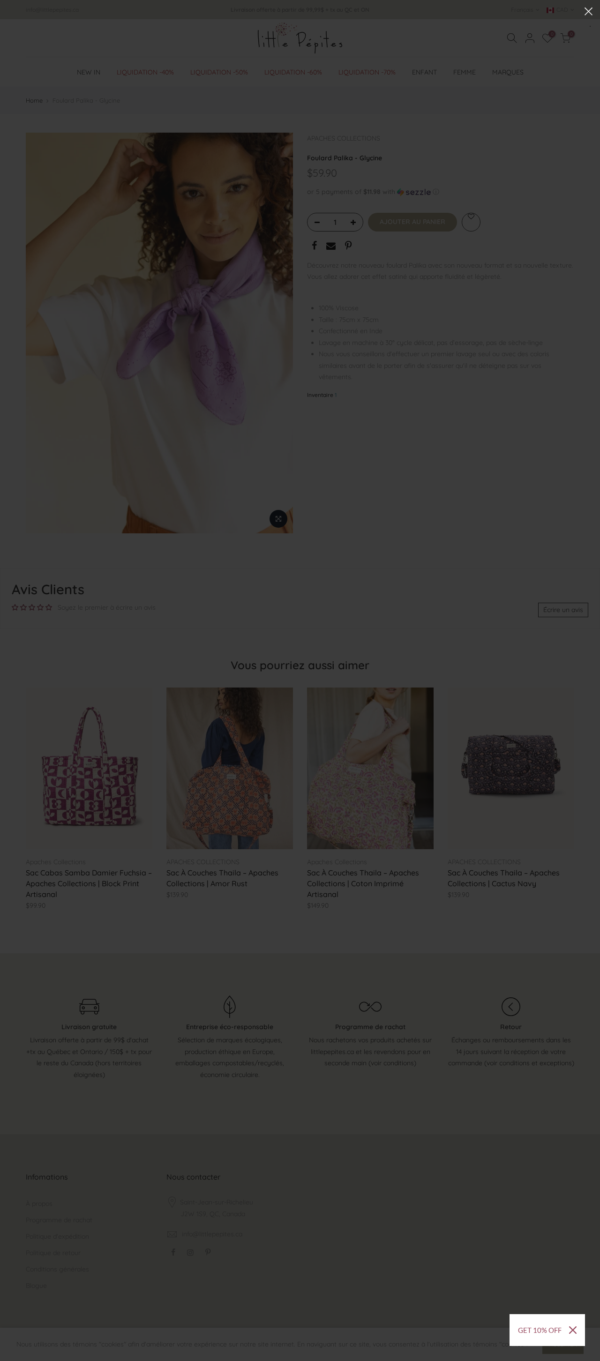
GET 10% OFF (540, 1330)
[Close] (573, 1330)
